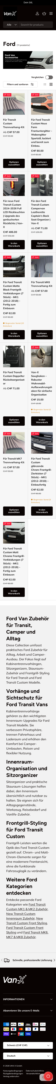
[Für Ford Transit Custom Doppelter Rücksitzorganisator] (14, 356)
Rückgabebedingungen (13, 1073)
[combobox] (28, 24)
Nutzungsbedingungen (13, 1071)
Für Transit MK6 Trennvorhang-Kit (41, 284)
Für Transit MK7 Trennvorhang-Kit (13, 460)
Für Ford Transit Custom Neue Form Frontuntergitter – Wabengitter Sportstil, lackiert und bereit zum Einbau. (41, 132)
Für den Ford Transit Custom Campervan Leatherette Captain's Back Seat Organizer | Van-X (40, 212)
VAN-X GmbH (16, 1066)
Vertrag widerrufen (11, 1076)
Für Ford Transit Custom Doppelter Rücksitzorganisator (13, 378)
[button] (44, 13)
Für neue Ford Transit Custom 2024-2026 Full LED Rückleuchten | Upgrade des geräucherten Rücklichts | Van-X (14, 214)
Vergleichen (37, 77)
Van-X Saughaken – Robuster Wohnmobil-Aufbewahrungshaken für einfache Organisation (41, 383)
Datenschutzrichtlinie (35, 1071)
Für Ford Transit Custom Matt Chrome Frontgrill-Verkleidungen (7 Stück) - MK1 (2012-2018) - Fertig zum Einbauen (14, 561)
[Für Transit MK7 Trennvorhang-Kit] (14, 443)
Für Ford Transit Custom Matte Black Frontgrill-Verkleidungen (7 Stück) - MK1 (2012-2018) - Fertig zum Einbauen (13, 295)
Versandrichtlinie (33, 1073)
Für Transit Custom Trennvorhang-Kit (13, 123)
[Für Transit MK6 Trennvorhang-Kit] (42, 266)
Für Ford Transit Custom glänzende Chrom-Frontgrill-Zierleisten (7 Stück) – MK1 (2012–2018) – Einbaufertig (41, 471)
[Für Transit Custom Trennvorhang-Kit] (14, 104)
